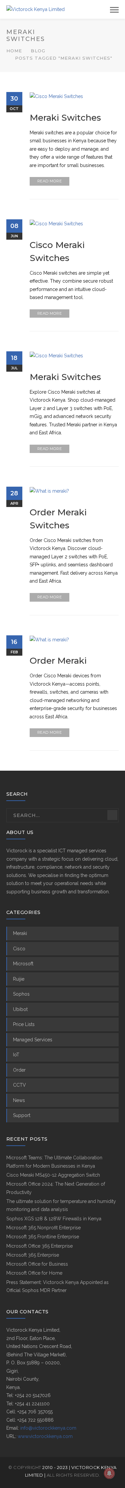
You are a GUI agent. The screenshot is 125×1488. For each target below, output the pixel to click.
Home (14, 50)
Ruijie (18, 979)
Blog (38, 50)
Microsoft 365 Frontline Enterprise (42, 1236)
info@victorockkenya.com (48, 1428)
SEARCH (112, 815)
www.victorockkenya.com (45, 1436)
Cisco (19, 948)
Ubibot (20, 1009)
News (19, 1100)
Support (21, 1115)
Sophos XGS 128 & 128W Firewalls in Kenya (53, 1218)
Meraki (20, 933)
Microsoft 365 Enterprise (32, 1255)
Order (19, 1070)
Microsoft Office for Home (34, 1273)
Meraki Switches (65, 117)
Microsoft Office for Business (37, 1264)
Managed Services (32, 1039)
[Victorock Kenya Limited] (35, 9)
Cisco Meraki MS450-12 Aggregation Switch (53, 1175)
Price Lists (24, 1024)
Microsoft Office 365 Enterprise (39, 1246)
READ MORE (49, 181)
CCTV (19, 1085)
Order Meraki (58, 660)
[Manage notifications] (109, 1473)
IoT (16, 1054)
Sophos (21, 994)
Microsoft (23, 963)
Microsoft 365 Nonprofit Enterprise (43, 1227)
